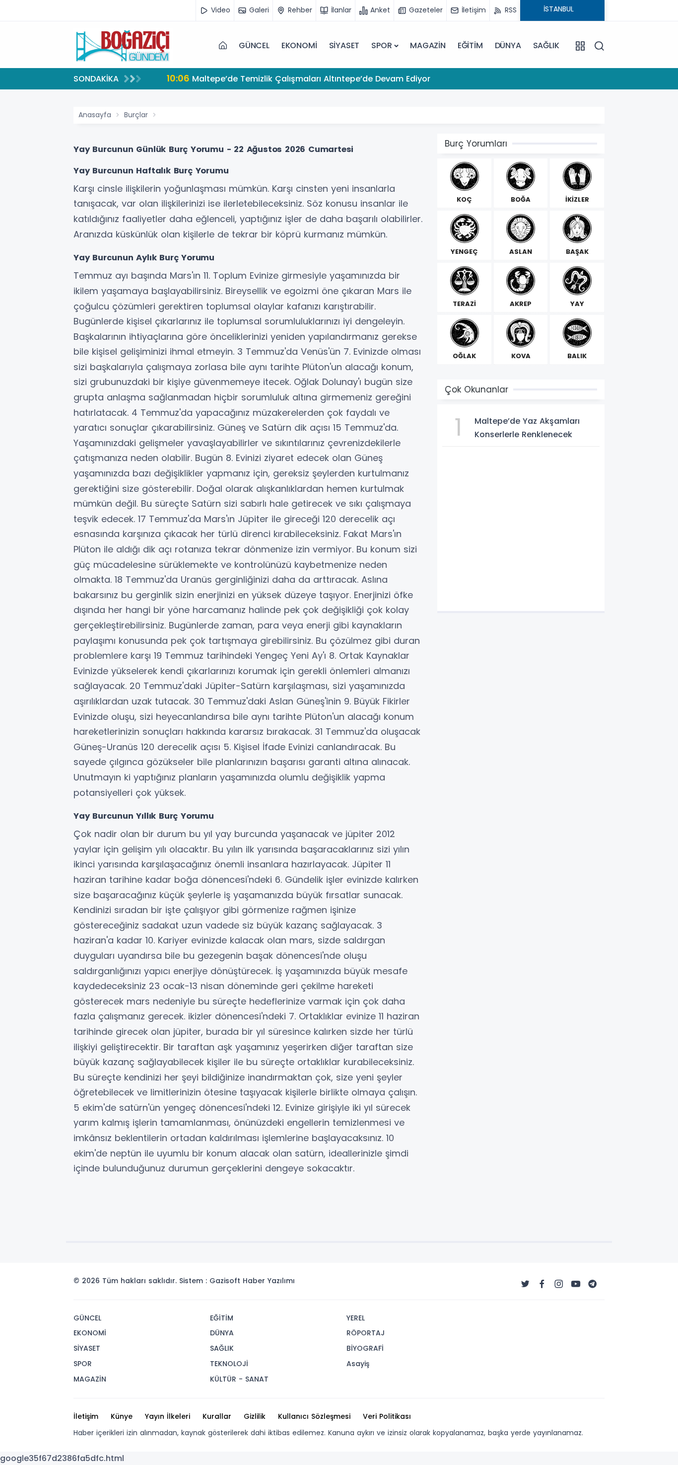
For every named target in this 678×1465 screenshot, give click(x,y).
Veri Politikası (387, 1416)
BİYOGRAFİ (365, 1348)
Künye (122, 1416)
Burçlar (136, 115)
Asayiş (357, 1364)
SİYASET (344, 45)
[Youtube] (576, 1284)
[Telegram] (593, 1284)
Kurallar (217, 1416)
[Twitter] (525, 1284)
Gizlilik (255, 1416)
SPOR (381, 45)
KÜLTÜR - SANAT (239, 1379)
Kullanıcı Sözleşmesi (314, 1416)
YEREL (355, 1318)
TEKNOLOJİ (229, 1364)
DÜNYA (508, 45)
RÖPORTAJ (365, 1333)
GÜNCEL (254, 45)
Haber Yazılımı (269, 1281)
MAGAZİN (428, 45)
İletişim (85, 1416)
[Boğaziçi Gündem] (123, 46)
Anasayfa (94, 115)
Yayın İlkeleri (167, 1416)
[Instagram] (559, 1284)
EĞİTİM (470, 45)
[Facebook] (542, 1284)
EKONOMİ (299, 45)
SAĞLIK (546, 45)
